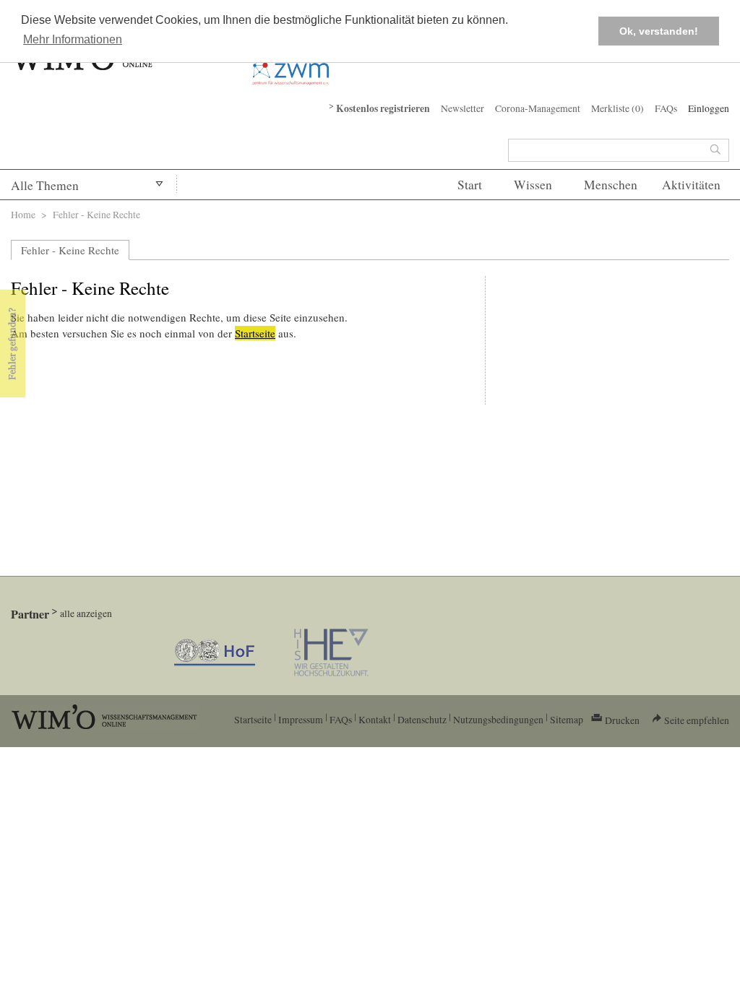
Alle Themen (45, 185)
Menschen (610, 184)
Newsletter (462, 108)
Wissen (533, 184)
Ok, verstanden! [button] (658, 31)
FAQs (666, 108)
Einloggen (708, 108)
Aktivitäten (691, 184)
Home (23, 214)
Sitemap (566, 719)
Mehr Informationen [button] (72, 39)
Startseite (255, 333)
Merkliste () (617, 108)
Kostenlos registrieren (383, 108)
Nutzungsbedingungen (498, 719)
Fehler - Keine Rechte (70, 250)
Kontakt (374, 719)
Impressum (300, 719)
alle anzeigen (86, 613)
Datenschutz (422, 719)
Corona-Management (537, 108)
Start (469, 184)
